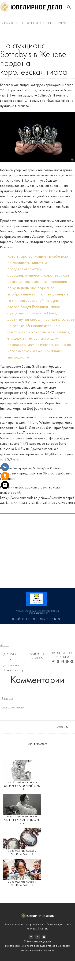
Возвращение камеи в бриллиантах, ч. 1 (22, 884)
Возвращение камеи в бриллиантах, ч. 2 (22, 853)
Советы (44, 929)
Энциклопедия (12, 23)
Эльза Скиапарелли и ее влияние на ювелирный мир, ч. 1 (22, 820)
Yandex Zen (37, 937)
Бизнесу (49, 23)
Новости (63, 23)
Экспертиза (33, 23)
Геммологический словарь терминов (24, 924)
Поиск (69, 7)
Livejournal (31, 937)
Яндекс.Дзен (44, 937)
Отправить (62, 726)
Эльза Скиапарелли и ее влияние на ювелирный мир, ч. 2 (22, 786)
